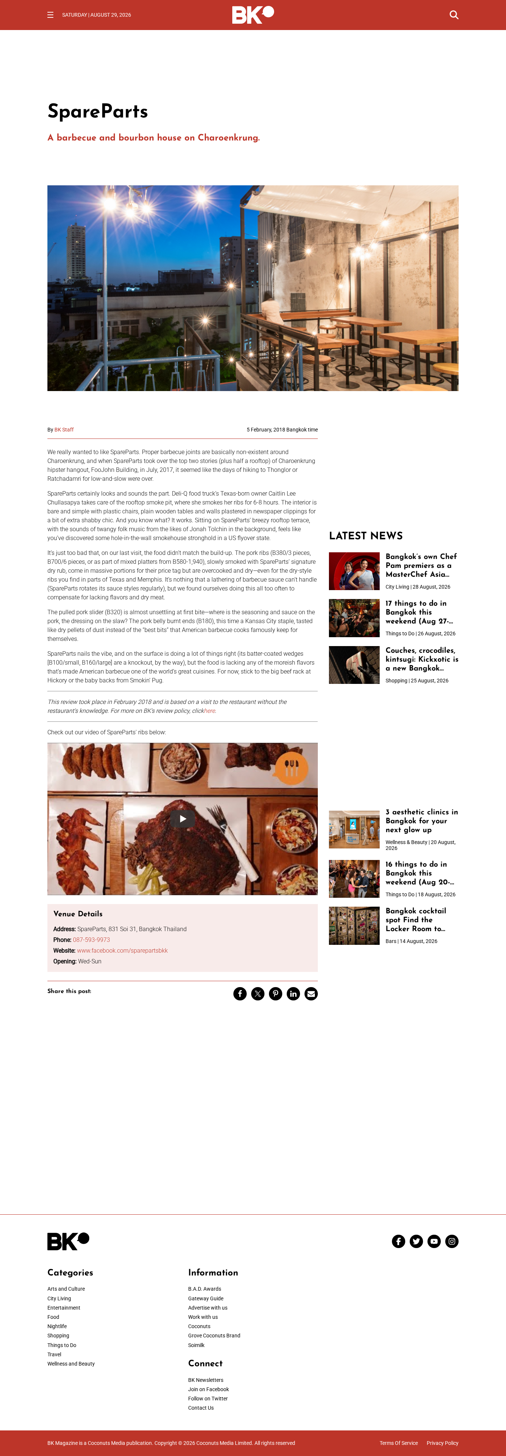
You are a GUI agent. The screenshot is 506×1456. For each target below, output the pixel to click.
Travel (54, 1354)
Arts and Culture (66, 1289)
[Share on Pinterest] (275, 993)
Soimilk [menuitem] (196, 1345)
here (209, 710)
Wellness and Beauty (71, 1364)
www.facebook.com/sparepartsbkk (122, 950)
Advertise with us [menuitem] (207, 1308)
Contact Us (201, 1408)
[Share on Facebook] (240, 993)
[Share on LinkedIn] (293, 993)
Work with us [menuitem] (203, 1317)
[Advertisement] (393, 473)
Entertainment (63, 1308)
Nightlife (57, 1326)
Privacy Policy (443, 1443)
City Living (59, 1298)
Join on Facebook (208, 1389)
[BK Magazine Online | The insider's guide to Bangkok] (253, 14)
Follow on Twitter (208, 1399)
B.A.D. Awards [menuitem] (204, 1289)
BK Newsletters (205, 1380)
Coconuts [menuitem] (199, 1326)
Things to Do (61, 1345)
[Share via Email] (311, 993)
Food (53, 1317)
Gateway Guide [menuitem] (205, 1298)
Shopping (58, 1335)
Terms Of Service (399, 1443)
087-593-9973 (91, 939)
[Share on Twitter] (257, 993)
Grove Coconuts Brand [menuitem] (214, 1335)
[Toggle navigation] (50, 15)
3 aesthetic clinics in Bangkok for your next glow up (422, 821)
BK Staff (64, 430)
